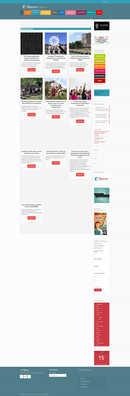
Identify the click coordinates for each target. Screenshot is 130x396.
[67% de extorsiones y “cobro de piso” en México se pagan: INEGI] (56, 139)
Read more (31, 69)
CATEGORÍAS (52, 372)
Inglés (100, 317)
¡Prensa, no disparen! (99, 141)
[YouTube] (107, 1)
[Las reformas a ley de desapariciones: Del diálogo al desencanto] (80, 89)
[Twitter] (105, 1)
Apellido (96, 266)
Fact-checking (100, 326)
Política (98, 338)
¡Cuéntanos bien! (98, 138)
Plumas (98, 334)
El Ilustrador (99, 322)
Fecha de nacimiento (99, 273)
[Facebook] (103, 1)
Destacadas (99, 312)
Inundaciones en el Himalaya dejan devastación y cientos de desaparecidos (101, 109)
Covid (98, 308)
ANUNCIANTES (84, 387)
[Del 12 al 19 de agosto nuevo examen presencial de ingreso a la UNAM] (80, 43)
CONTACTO (84, 384)
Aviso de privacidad (85, 381)
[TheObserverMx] (34, 6)
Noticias (98, 330)
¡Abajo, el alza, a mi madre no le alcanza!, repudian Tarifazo (101, 133)
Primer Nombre (98, 259)
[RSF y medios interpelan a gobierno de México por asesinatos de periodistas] (32, 43)
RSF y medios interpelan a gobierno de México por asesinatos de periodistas (101, 115)
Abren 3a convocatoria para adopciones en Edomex (101, 121)
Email (96, 251)
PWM (47, 394)
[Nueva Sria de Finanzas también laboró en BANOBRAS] (32, 192)
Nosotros (83, 378)
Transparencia (100, 343)
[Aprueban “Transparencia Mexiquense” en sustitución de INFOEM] (56, 43)
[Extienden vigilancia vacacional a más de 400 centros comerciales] (32, 89)
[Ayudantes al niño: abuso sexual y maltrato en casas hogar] (32, 139)
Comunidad (99, 304)
